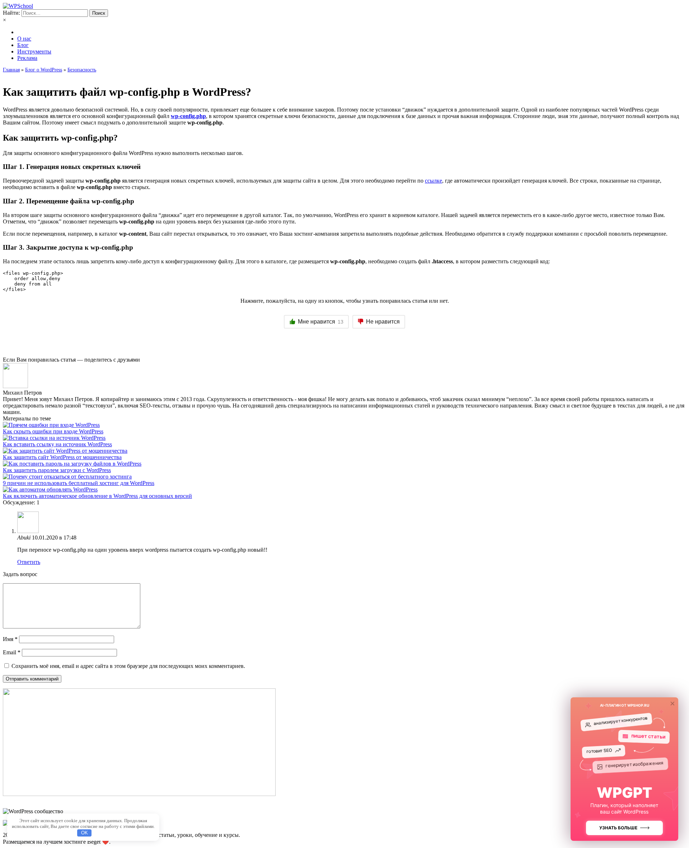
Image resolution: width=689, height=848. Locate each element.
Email (11, 652)
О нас (24, 39)
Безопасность (81, 69)
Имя (10, 639)
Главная (11, 69)
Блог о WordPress (43, 69)
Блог (23, 45)
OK (84, 832)
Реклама (27, 58)
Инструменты (34, 51)
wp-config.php (188, 116)
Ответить (28, 562)
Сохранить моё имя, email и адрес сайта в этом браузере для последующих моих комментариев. (128, 666)
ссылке (433, 181)
